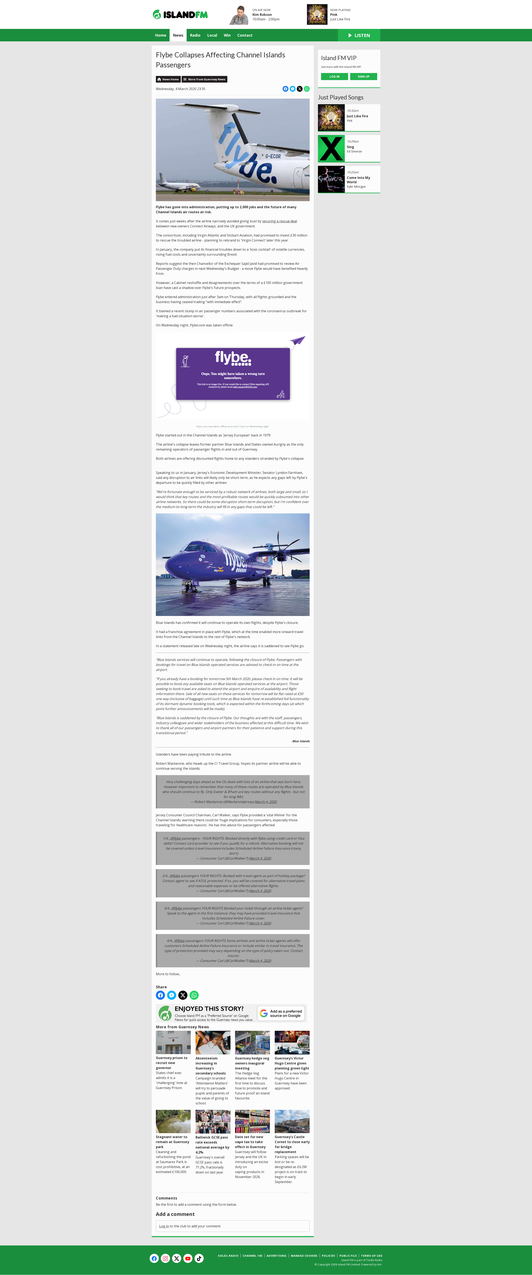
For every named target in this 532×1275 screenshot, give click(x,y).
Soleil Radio (228, 1256)
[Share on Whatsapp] (307, 89)
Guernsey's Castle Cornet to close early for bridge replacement (292, 1144)
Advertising (277, 1256)
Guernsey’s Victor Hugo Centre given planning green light (292, 1063)
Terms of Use (371, 1256)
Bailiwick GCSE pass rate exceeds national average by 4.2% (212, 1145)
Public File (348, 1256)
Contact (244, 35)
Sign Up (363, 76)
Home (160, 35)
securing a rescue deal (279, 221)
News (178, 35)
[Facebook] (154, 1258)
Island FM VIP (339, 57)
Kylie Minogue (356, 186)
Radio (195, 35)
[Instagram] (165, 1258)
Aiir (379, 1264)
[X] (176, 1258)
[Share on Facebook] (285, 89)
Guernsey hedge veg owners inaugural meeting (252, 1063)
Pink (333, 14)
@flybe (175, 838)
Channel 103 (252, 1256)
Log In (335, 76)
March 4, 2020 (266, 801)
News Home (171, 79)
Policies (328, 1256)
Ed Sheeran (354, 151)
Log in (164, 1226)
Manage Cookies (304, 1256)
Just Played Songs (340, 97)
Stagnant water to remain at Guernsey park (172, 1142)
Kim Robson (262, 14)
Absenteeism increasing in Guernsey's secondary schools (211, 1066)
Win (227, 35)
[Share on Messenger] (293, 89)
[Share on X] (300, 89)
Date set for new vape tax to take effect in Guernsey (250, 1142)
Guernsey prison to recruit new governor (171, 1063)
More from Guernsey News (206, 79)
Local (212, 35)
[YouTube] (187, 1258)
